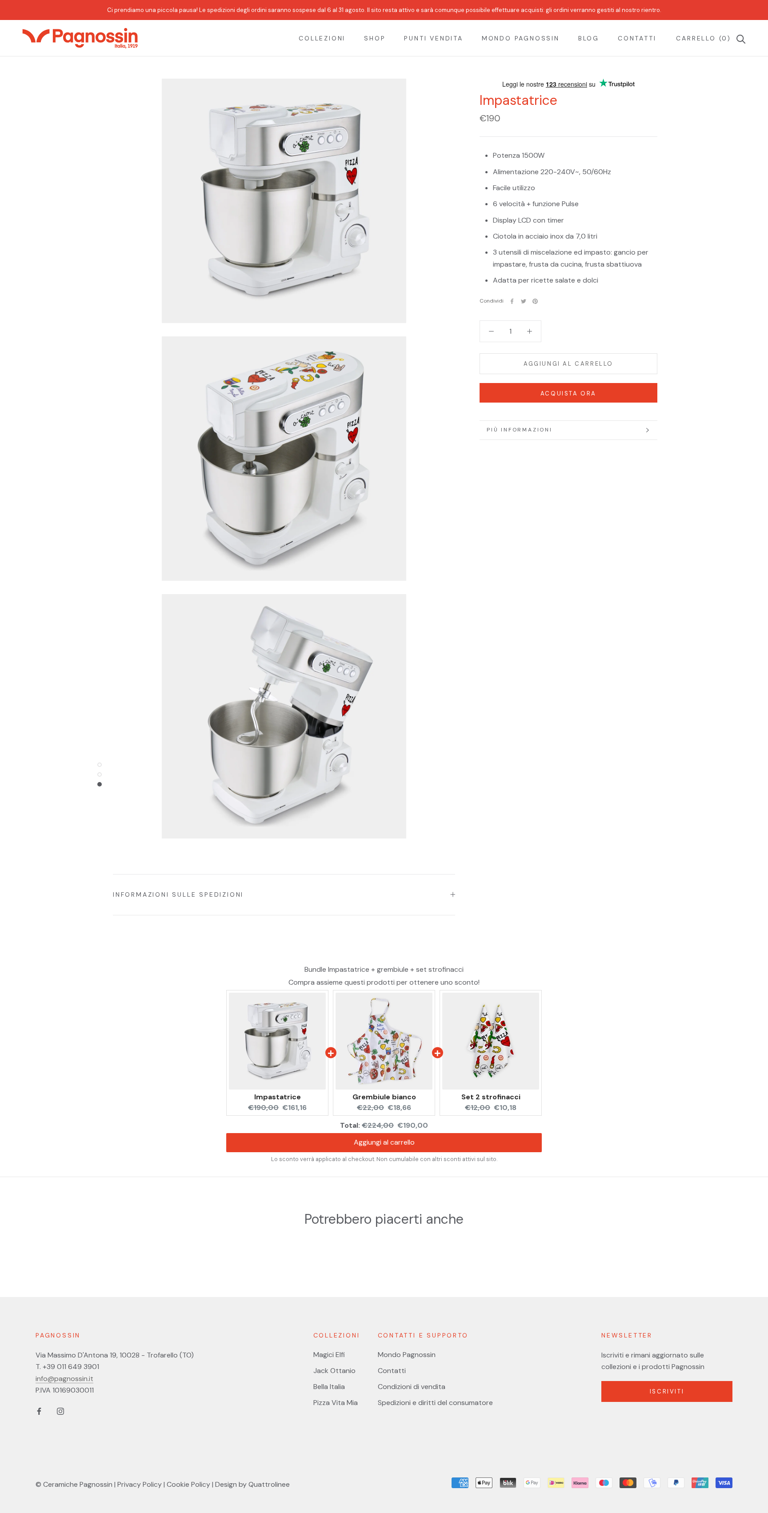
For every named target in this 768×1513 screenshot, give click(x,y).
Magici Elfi (329, 1354)
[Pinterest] (535, 301)
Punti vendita (433, 38)
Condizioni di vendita (411, 1386)
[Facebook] (512, 301)
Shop (374, 38)
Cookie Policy (188, 1484)
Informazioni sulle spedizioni (178, 894)
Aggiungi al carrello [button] (384, 1142)
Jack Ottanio (334, 1370)
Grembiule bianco (384, 1097)
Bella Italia (329, 1386)
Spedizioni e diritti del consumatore (435, 1402)
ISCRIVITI (667, 1391)
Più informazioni (519, 429)
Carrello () (703, 38)
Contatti (637, 38)
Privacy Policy (139, 1484)
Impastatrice (277, 1097)
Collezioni (322, 38)
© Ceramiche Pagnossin (74, 1484)
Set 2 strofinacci (490, 1097)
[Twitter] (523, 301)
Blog (588, 38)
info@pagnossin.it (64, 1378)
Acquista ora (568, 393)
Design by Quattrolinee (252, 1484)
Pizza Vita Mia (335, 1402)
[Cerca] (738, 38)
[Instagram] (60, 1411)
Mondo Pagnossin (521, 38)
